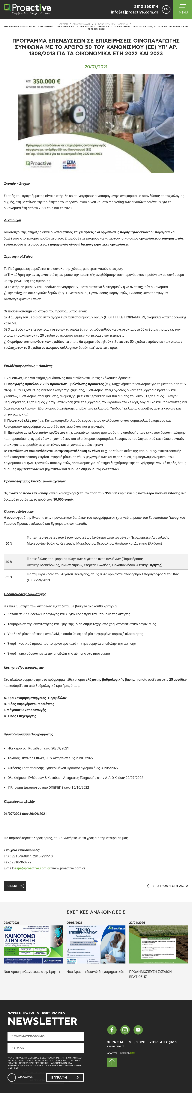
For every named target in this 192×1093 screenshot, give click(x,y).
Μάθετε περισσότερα (37, 1072)
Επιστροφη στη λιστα (170, 885)
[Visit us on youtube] (138, 1030)
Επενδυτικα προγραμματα (111, 24)
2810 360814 (146, 7)
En (166, 9)
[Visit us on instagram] (125, 1030)
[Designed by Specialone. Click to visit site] (121, 1053)
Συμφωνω (37, 1079)
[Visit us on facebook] (112, 1030)
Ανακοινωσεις (81, 24)
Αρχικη (63, 24)
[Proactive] (26, 9)
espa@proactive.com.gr (32, 868)
